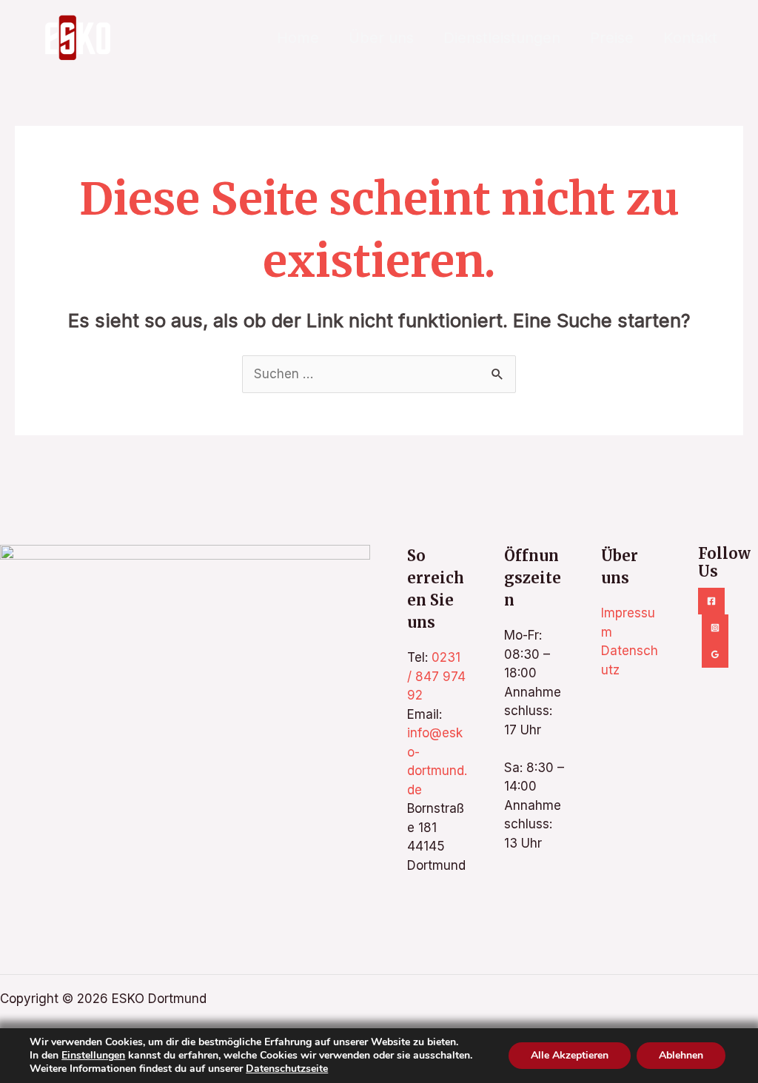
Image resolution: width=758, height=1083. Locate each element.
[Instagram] (715, 627)
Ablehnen (681, 1055)
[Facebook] (711, 601)
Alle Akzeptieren (569, 1055)
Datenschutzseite (287, 1069)
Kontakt (690, 38)
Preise (612, 38)
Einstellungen (93, 1055)
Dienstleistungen (501, 38)
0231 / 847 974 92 (436, 676)
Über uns (381, 38)
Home (298, 38)
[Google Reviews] (715, 654)
